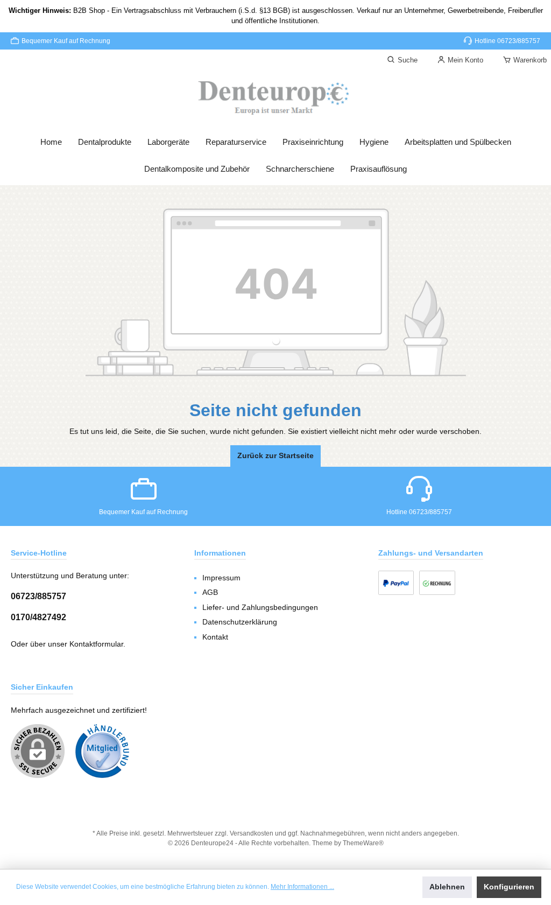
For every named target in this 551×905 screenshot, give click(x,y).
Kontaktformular (96, 644)
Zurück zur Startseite (275, 456)
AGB (210, 592)
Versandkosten (251, 833)
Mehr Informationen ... (302, 886)
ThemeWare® (363, 842)
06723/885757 (38, 596)
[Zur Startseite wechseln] (275, 98)
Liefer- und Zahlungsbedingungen (260, 608)
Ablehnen (447, 887)
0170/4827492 (38, 617)
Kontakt (215, 637)
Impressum (221, 578)
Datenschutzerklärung (239, 622)
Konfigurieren (509, 887)
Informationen (220, 553)
